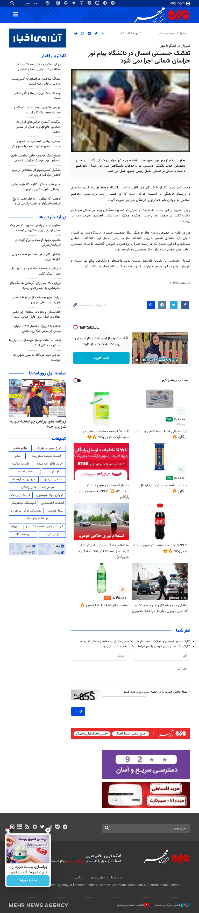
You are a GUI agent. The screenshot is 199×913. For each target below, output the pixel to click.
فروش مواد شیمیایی (49, 495)
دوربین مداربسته (23, 479)
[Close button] (48, 830)
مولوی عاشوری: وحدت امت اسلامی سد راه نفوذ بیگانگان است (37, 110)
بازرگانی (79, 877)
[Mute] (144, 360)
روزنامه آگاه (23, 534)
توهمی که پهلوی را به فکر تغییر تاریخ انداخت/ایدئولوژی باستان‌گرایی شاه (37, 201)
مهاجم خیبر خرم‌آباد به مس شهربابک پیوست (36, 357)
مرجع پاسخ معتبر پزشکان (37, 487)
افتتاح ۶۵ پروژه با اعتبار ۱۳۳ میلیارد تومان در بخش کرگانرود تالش (37, 329)
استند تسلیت (24, 471)
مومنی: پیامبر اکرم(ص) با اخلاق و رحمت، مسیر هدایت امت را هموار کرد (36, 144)
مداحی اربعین (53, 479)
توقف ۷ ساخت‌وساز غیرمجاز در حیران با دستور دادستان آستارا (35, 343)
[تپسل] (75, 327)
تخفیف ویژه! (28, 880)
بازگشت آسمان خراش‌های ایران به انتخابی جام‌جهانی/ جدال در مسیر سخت (38, 126)
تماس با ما (98, 877)
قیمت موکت (20, 463)
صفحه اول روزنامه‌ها (47, 373)
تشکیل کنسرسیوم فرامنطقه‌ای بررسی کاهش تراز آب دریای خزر (36, 172)
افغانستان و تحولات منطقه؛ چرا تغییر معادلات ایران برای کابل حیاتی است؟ (36, 314)
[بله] (57, 827)
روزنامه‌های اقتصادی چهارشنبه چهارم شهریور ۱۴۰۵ (41, 424)
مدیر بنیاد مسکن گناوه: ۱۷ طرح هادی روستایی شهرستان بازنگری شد (36, 187)
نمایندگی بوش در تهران (26, 510)
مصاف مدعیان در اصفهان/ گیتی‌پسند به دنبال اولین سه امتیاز (36, 81)
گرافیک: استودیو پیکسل (130, 905)
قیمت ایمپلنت (20, 495)
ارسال (78, 711)
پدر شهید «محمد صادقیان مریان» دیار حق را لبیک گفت (36, 271)
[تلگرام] (65, 827)
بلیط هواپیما (55, 510)
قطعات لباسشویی (52, 503)
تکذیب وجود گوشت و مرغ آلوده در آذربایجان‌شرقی (38, 242)
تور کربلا (53, 471)
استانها (184, 33)
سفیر (17, 456)
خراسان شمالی (166, 33)
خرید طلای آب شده (49, 463)
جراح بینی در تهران (49, 448)
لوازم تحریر (20, 448)
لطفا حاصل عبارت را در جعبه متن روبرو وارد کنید (157, 692)
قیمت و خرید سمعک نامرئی (44, 526)
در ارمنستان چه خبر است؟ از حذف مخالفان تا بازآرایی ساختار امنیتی (38, 67)
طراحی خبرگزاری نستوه (168, 905)
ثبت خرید (101, 358)
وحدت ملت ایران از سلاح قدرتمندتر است (37, 96)
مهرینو (15, 526)
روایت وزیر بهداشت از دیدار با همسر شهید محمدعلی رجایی (37, 300)
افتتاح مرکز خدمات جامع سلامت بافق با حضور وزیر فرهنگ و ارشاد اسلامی (36, 158)
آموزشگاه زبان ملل (37, 518)
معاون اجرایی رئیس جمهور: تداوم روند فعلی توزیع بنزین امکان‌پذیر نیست (35, 228)
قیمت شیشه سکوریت (46, 456)
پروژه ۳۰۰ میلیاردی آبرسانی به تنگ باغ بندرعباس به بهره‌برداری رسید (35, 286)
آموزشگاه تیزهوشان (23, 503)
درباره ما (116, 877)
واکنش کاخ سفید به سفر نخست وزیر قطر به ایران (36, 257)
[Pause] (137, 360)
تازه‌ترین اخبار (53, 56)
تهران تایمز (52, 534)
